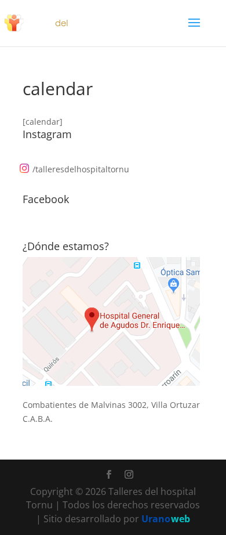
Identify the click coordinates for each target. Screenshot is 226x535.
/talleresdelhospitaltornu (80, 169)
